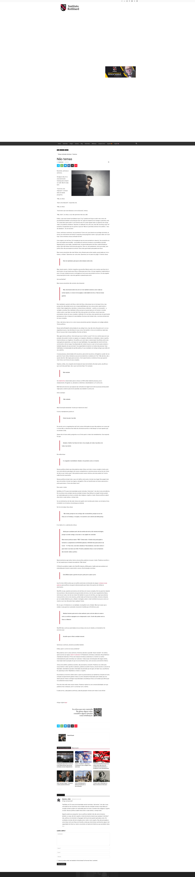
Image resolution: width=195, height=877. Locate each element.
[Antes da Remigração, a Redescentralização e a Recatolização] (83, 776)
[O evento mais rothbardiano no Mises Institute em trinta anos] (101, 776)
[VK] (68, 165)
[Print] (72, 165)
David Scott (61, 162)
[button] (136, 143)
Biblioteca (94, 143)
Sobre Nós (65, 143)
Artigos (71, 143)
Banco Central (59, 761)
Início (58, 147)
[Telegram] (132, 1)
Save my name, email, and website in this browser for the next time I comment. (78, 860)
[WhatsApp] (61, 165)
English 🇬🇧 (116, 143)
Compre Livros (101, 143)
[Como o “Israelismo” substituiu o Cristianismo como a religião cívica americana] (83, 757)
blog (61, 147)
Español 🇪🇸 (109, 143)
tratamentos (62, 381)
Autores (77, 143)
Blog (82, 143)
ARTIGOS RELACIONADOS (64, 748)
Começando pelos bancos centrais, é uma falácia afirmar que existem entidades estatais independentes (65, 765)
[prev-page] (58, 789)
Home (59, 143)
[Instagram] (127, 1)
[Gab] (122, 1)
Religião (66, 150)
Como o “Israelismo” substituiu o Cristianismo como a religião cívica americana (83, 765)
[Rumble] (129, 1)
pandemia (62, 150)
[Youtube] (137, 1)
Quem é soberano (75, 654)
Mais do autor (75, 748)
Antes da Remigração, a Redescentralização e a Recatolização (80, 785)
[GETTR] (124, 1)
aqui (66, 702)
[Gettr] (75, 165)
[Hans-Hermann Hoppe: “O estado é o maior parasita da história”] (65, 776)
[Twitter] (134, 1)
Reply (63, 826)
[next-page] (60, 789)
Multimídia (87, 143)
